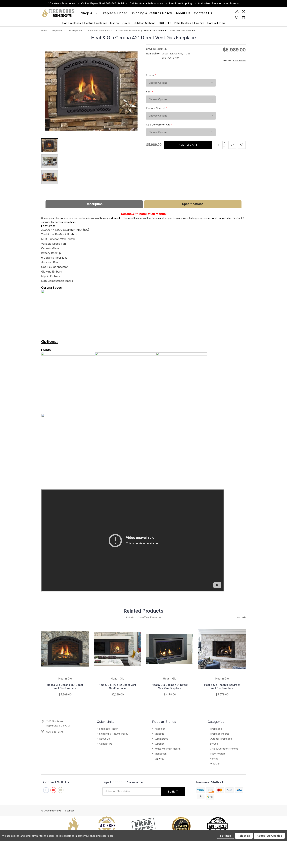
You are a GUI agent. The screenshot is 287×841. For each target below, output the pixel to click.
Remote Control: (156, 108)
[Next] (244, 617)
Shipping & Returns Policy (151, 13)
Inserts (114, 23)
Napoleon (159, 728)
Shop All (87, 13)
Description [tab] (94, 204)
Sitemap (69, 810)
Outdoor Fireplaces (221, 738)
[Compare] (243, 11)
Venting (214, 758)
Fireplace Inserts (219, 733)
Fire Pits (199, 23)
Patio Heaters (182, 23)
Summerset (161, 738)
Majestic (159, 733)
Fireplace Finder (113, 13)
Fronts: (151, 75)
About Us (183, 13)
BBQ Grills (164, 23)
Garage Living (216, 23)
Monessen (160, 753)
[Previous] (238, 617)
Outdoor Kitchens (144, 23)
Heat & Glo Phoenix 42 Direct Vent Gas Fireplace (222, 686)
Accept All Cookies (269, 835)
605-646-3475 (55, 731)
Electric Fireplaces (95, 23)
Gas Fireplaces (71, 23)
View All (159, 758)
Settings (225, 835)
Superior (159, 743)
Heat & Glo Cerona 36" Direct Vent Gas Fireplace (65, 686)
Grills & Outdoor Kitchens (224, 748)
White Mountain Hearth (167, 748)
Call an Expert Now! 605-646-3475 (102, 3)
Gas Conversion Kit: (159, 124)
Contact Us (105, 743)
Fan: (149, 91)
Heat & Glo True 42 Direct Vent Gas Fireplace (117, 686)
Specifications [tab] (192, 204)
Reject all (244, 835)
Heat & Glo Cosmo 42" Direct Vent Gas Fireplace (170, 686)
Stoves (126, 23)
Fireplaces (216, 728)
